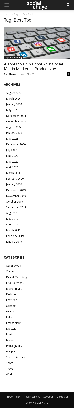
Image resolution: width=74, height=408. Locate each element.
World (9, 374)
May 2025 (12, 110)
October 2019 (14, 201)
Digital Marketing (13, 57)
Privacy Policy (13, 396)
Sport (9, 363)
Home (7, 14)
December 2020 (16, 144)
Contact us (62, 396)
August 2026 (13, 93)
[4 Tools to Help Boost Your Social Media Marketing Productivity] (37, 43)
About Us (48, 396)
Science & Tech (15, 357)
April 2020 (12, 167)
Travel (10, 368)
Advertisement (32, 396)
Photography (14, 346)
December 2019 (16, 190)
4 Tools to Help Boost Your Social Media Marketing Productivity (33, 66)
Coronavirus (13, 265)
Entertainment (15, 283)
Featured (11, 300)
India (9, 317)
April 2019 (12, 224)
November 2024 (16, 121)
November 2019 (16, 196)
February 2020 (15, 178)
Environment (14, 288)
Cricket (10, 271)
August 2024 (13, 127)
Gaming (11, 305)
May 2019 (12, 218)
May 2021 (12, 138)
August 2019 (13, 213)
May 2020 (12, 161)
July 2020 (11, 150)
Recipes (11, 351)
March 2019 (13, 230)
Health (10, 311)
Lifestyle (11, 328)
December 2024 (16, 115)
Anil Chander (11, 73)
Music (9, 334)
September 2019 (16, 207)
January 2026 (14, 104)
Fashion (11, 294)
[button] (6, 5)
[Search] (68, 5)
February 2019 (15, 236)
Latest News (14, 323)
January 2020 (14, 184)
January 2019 (14, 241)
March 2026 (13, 98)
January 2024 (14, 133)
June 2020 (12, 156)
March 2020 (13, 173)
